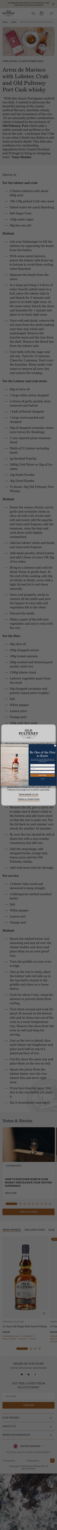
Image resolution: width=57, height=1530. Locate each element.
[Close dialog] (55, 746)
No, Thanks (42, 778)
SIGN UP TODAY (42, 775)
